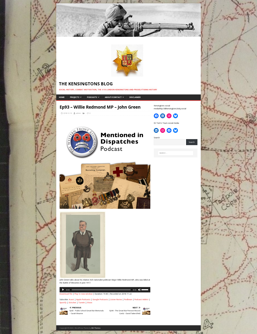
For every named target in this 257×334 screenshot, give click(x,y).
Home (62, 97)
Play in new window (83, 294)
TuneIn (81, 302)
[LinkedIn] (162, 115)
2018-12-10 (67, 113)
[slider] (145, 289)
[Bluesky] (175, 115)
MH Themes (95, 328)
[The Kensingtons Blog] (128, 35)
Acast (71, 299)
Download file (66, 294)
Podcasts (92, 97)
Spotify (63, 302)
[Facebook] (156, 115)
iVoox (89, 302)
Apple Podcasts (83, 299)
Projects (74, 97)
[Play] (63, 289)
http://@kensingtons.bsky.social (172, 108)
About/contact (113, 97)
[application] (105, 289)
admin (78, 113)
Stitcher (72, 302)
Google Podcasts (100, 299)
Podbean (128, 299)
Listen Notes (116, 299)
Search (157, 137)
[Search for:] (175, 153)
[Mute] (139, 289)
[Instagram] (169, 115)
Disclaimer (135, 97)
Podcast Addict (141, 299)
